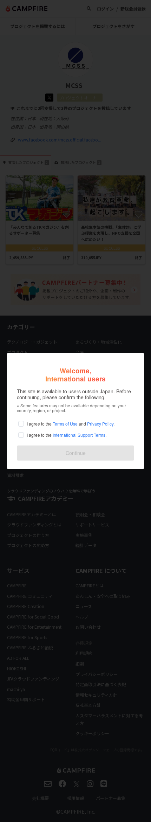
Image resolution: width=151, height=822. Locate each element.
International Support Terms (79, 435)
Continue (76, 452)
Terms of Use (65, 424)
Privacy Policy (100, 424)
